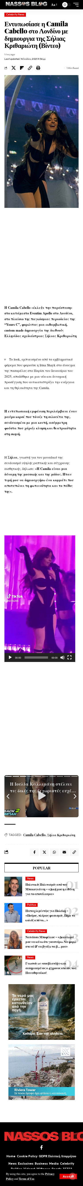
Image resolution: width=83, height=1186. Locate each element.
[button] (68, 1176)
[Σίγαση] (62, 657)
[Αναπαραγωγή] (10, 657)
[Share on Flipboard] (21, 68)
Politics (31, 904)
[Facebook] (41, 1147)
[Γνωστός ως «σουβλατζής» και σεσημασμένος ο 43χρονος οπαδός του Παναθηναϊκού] (13, 965)
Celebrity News (15, 14)
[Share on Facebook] (34, 852)
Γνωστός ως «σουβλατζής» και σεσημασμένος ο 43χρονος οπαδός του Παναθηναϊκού (50, 968)
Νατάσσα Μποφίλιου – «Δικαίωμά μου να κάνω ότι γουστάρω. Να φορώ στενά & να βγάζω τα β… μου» (50, 941)
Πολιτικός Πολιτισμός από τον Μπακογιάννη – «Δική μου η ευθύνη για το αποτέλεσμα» (49, 889)
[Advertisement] (41, 256)
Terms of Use (26, 1179)
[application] (39, 598)
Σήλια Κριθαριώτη (61, 835)
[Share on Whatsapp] (54, 852)
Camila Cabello (34, 835)
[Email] (64, 852)
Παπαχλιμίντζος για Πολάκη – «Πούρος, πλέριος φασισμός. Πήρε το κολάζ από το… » (50, 915)
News (30, 878)
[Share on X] (13, 68)
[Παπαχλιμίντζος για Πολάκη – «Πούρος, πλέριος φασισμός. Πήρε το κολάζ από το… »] (13, 913)
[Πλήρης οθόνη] (69, 657)
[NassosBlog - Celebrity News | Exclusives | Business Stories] (26, 4)
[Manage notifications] (72, 1176)
